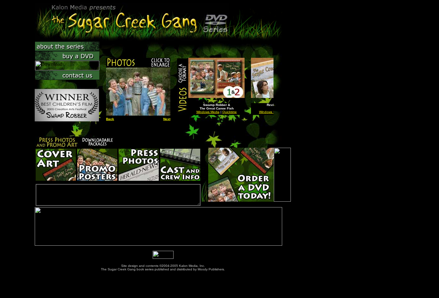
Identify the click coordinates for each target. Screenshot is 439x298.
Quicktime (229, 112)
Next (166, 119)
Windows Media (208, 112)
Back (110, 119)
